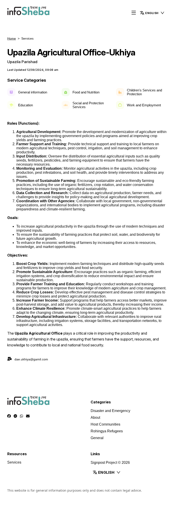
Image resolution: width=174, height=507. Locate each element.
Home (11, 38)
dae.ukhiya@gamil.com (31, 359)
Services (14, 462)
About (95, 417)
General (97, 438)
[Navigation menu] (134, 13)
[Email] (28, 416)
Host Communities (105, 424)
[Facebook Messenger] (15, 416)
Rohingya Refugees (107, 431)
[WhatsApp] (21, 416)
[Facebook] (9, 416)
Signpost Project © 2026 (110, 462)
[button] (152, 13)
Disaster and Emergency (110, 411)
